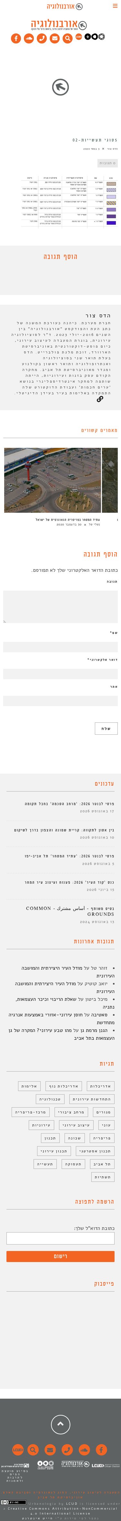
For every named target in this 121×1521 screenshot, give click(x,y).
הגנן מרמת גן (93, 1030)
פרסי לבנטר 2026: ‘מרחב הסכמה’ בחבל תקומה (70, 804)
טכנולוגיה (50, 1099)
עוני (106, 1125)
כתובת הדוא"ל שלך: (94, 1228)
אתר (114, 686)
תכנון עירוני (54, 1151)
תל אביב (102, 1164)
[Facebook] (16, 37)
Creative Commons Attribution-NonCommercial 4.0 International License (63, 1511)
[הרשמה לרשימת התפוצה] (54, 37)
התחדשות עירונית (92, 1099)
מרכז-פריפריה (30, 1112)
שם (114, 633)
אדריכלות (100, 1086)
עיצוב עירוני (76, 1125)
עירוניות (41, 1125)
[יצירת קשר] (41, 37)
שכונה (74, 1138)
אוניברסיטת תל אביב (60, 1497)
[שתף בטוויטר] (56, 279)
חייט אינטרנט (37, 1518)
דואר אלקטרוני (102, 659)
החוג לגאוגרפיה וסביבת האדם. (34, 1492)
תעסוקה (73, 1164)
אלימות (29, 1086)
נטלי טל (94, 524)
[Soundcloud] (29, 37)
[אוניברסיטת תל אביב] (94, 38)
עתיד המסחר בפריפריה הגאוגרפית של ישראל (68, 520)
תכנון (50, 1138)
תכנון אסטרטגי (95, 1151)
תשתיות (103, 1177)
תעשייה (45, 1164)
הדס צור (112, 149)
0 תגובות (108, 163)
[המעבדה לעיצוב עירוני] (78, 38)
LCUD (72, 1504)
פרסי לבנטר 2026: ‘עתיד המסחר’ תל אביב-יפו (70, 856)
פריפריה (102, 1138)
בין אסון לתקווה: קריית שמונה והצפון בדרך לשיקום (64, 830)
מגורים (103, 1112)
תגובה (112, 581)
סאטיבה (99, 1014)
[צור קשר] (66, 1453)
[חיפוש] (67, 37)
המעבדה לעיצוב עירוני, (94, 1492)
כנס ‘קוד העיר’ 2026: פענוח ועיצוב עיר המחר (70, 882)
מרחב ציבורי (71, 1112)
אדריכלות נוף (63, 1086)
